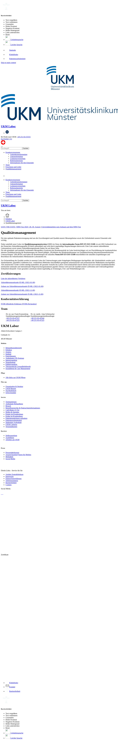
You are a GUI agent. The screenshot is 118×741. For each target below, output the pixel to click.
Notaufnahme (10, 362)
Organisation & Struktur (14, 386)
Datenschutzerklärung (13, 479)
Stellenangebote (11, 436)
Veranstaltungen (11, 427)
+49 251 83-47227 (12, 318)
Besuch (8, 406)
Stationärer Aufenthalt (13, 422)
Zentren (8, 352)
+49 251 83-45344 (37, 318)
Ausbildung (10, 438)
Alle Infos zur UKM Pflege (15, 377)
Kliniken (9, 350)
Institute (8, 354)
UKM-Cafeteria (11, 425)
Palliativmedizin (11, 364)
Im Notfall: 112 (6, 139)
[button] (8, 176)
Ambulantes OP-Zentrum (15, 358)
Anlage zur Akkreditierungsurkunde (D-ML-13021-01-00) (22, 286)
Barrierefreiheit (11, 483)
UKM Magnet (11, 389)
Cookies (9, 485)
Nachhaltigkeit (11, 391)
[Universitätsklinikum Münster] (59, 93)
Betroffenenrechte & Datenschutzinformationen (23, 408)
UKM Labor (8, 126)
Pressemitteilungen (12, 453)
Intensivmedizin (11, 360)
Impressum (9, 476)
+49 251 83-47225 (12, 320)
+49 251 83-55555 (24, 137)
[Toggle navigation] (2, 146)
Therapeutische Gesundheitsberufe (18, 366)
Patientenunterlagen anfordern (16, 418)
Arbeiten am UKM (12, 440)
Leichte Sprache (16, 45)
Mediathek (9, 457)
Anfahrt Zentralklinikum (14, 474)
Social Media (10, 459)
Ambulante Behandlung (14, 404)
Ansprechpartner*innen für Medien (18, 455)
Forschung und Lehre (13, 167)
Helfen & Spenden (12, 412)
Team (8, 165)
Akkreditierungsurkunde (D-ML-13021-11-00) (18, 290)
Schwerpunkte (11, 393)
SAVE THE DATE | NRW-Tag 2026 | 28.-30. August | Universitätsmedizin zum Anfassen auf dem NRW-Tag (41, 227)
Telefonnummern (12, 481)
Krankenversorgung (13, 152)
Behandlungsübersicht (14, 348)
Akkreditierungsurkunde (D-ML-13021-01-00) (18, 282)
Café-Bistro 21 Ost (12, 410)
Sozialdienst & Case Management (18, 369)
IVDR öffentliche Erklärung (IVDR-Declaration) (19, 304)
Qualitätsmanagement (13, 169)
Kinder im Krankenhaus (14, 414)
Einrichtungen (11, 356)
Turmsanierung (11, 402)
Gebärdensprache (16, 40)
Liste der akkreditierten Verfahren (13, 278)
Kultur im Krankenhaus (14, 416)
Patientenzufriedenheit (14, 420)
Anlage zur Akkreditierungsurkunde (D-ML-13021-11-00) (22, 294)
